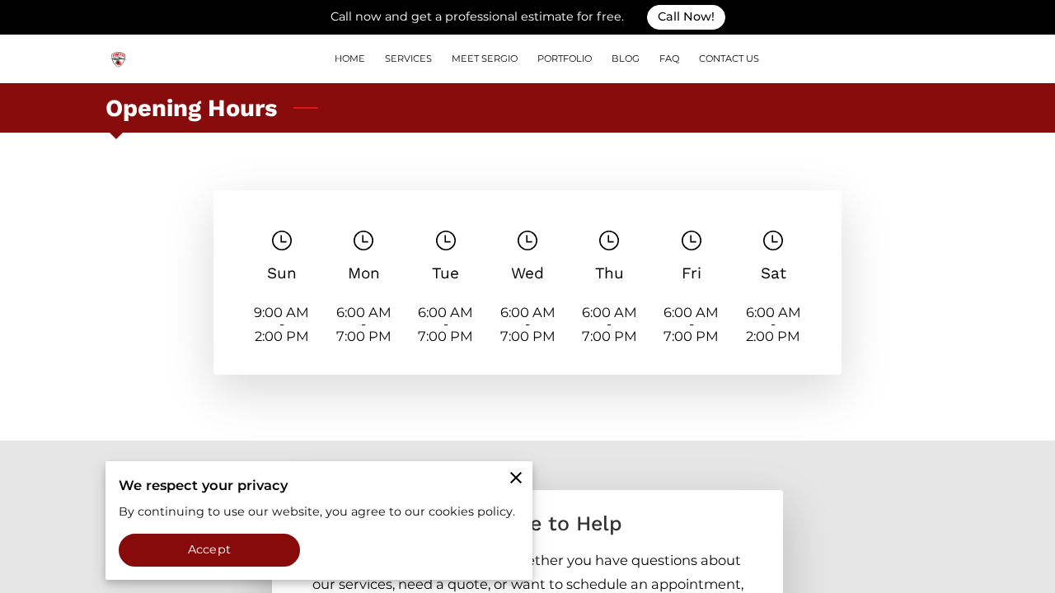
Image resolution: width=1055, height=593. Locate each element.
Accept (209, 549)
